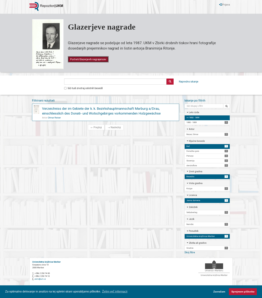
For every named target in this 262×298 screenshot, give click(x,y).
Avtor (191, 129)
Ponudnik (193, 231)
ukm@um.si (40, 279)
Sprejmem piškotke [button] (243, 291)
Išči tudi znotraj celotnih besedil (85, 88)
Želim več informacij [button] (114, 291)
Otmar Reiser (54, 117)
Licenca (193, 195)
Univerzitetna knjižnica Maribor (46, 262)
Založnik (193, 207)
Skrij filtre (189, 252)
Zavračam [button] (219, 291)
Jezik (191, 219)
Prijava (226, 4)
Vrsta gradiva (195, 183)
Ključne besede (197, 141)
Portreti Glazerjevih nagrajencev (88, 59)
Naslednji (114, 127)
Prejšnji (96, 127)
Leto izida (194, 112)
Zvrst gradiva (195, 171)
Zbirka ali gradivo (198, 243)
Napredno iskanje (188, 81)
